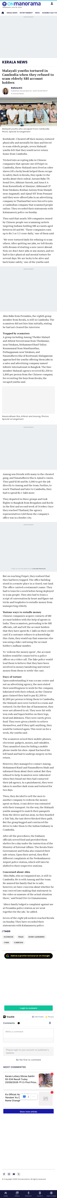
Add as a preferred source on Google (30, 955)
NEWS (37, 13)
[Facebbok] (4, 1174)
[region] (28, 546)
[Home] (3, 13)
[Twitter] (19, 1174)
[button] (52, 3)
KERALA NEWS (12, 13)
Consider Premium (39, 569)
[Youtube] (14, 1174)
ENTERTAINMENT (26, 13)
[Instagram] (9, 1174)
